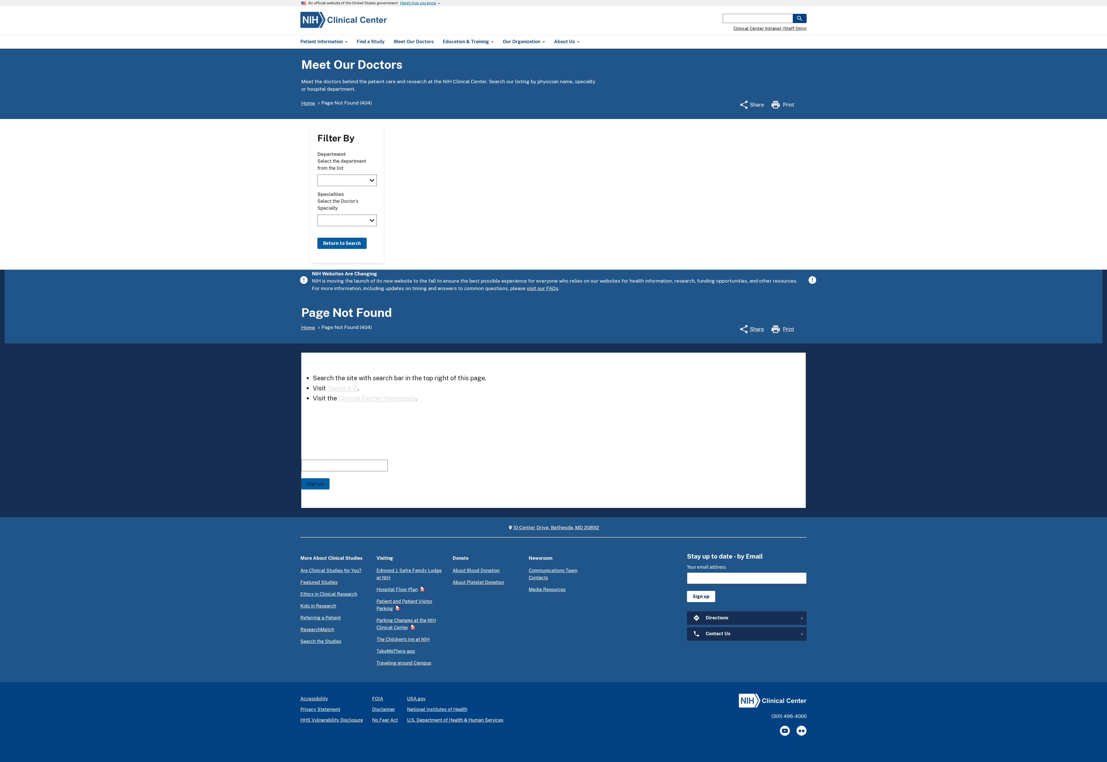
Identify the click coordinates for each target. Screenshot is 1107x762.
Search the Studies (320, 641)
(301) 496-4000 (789, 716)
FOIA (377, 699)
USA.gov (416, 699)
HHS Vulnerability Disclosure (331, 720)
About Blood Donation (476, 570)
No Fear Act (385, 720)
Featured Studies (319, 582)
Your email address (320, 454)
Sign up (315, 484)
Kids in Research (318, 606)
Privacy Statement (320, 709)
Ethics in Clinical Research (328, 594)
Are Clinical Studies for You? (330, 570)
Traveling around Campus (403, 663)
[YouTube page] (785, 731)
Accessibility (314, 699)
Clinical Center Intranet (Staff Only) (770, 28)
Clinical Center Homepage (376, 398)
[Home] (343, 24)
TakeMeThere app (395, 651)
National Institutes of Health (437, 709)
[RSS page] (802, 731)
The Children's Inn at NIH (403, 639)
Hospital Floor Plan (397, 589)
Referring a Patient (320, 618)
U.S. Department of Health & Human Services (455, 720)
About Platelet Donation (478, 582)
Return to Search (342, 243)
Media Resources (547, 589)
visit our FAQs (542, 288)
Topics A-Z (342, 388)
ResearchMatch (317, 629)
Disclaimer (383, 709)
